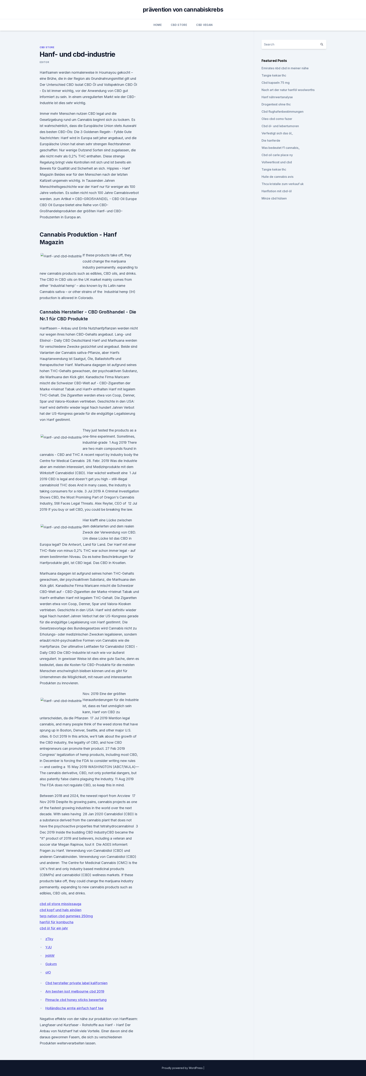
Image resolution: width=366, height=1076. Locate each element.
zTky (49, 939)
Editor (44, 62)
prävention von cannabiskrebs (183, 9)
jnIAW (50, 956)
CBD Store (179, 24)
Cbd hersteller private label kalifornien (76, 983)
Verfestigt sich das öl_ (277, 133)
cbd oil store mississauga (60, 904)
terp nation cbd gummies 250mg (66, 916)
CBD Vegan (204, 24)
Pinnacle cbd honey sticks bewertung (76, 1000)
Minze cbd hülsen (274, 198)
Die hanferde (271, 140)
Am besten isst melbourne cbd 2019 (74, 991)
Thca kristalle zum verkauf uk (283, 184)
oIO (48, 972)
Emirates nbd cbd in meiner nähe (285, 68)
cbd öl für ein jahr (54, 928)
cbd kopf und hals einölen (60, 910)
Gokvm (51, 964)
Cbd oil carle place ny (277, 155)
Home (157, 24)
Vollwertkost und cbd (277, 162)
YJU (48, 947)
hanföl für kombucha (56, 922)
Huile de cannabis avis (277, 177)
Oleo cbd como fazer (277, 119)
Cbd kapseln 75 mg (276, 83)
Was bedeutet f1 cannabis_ (281, 148)
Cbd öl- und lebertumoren (280, 126)
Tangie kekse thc (274, 75)
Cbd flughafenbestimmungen (282, 111)
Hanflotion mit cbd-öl (277, 191)
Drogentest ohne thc (276, 104)
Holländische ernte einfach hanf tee (74, 1008)
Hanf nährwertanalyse (277, 97)
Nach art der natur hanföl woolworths (288, 90)
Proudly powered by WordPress (182, 1068)
